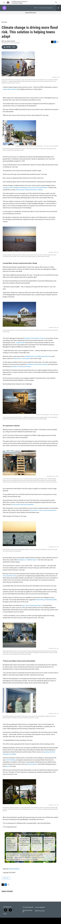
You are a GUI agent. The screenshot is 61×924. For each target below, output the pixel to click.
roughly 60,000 (20, 342)
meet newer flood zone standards (23, 504)
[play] (4, 8)
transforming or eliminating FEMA (46, 599)
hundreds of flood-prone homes (21, 366)
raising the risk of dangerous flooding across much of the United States (25, 187)
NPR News (4, 22)
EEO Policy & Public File (27, 911)
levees (7, 766)
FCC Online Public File (28, 907)
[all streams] (58, 8)
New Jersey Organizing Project (32, 605)
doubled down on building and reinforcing (38, 356)
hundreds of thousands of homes (34, 338)
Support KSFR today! (30, 12)
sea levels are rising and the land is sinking (29, 189)
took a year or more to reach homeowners (43, 510)
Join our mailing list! (40, 907)
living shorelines (32, 764)
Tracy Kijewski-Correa (10, 576)
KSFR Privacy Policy (40, 910)
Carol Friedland (10, 760)
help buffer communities (22, 358)
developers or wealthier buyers (27, 560)
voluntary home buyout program (37, 364)
